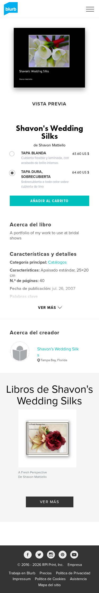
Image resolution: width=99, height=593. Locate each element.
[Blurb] (9, 11)
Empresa (75, 565)
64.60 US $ (80, 172)
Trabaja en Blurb (22, 573)
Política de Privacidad (73, 573)
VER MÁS (49, 501)
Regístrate (67, 9)
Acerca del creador (34, 333)
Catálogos (57, 262)
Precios (46, 573)
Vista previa (49, 104)
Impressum (22, 579)
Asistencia (78, 579)
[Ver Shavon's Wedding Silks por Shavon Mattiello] (49, 58)
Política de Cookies (50, 579)
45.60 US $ (80, 153)
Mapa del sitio (49, 585)
